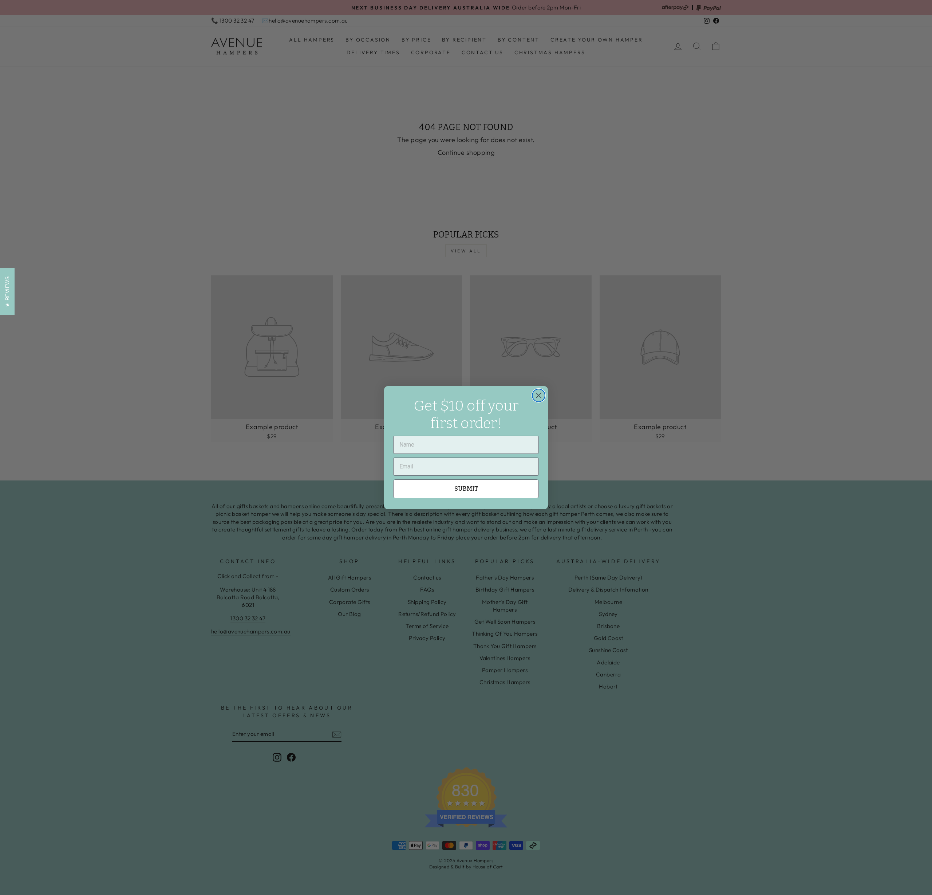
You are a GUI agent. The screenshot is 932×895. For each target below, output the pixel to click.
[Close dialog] (538, 395)
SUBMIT (466, 488)
